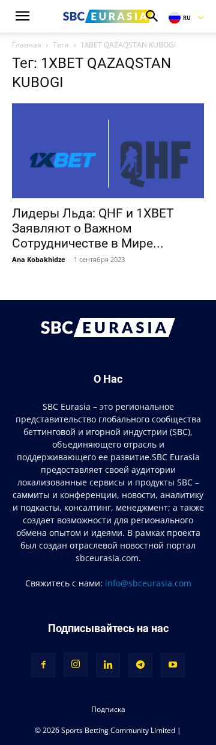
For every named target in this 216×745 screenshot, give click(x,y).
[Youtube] (173, 665)
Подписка (108, 709)
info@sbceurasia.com (148, 583)
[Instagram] (76, 664)
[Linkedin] (108, 665)
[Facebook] (43, 665)
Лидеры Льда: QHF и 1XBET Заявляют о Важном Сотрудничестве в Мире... (93, 228)
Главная (26, 45)
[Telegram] (140, 665)
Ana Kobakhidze (38, 259)
